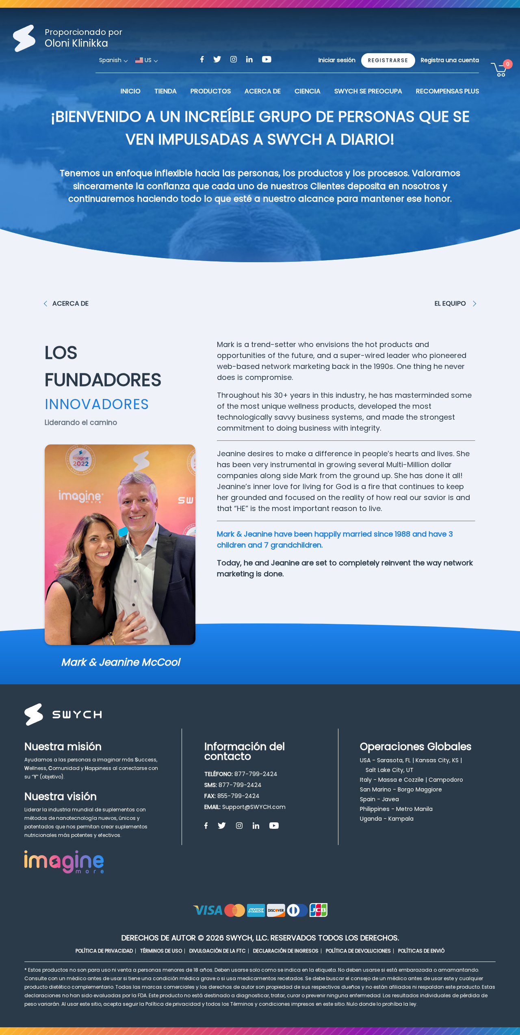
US (147, 60)
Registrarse (388, 60)
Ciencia (308, 91)
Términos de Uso (161, 950)
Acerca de (70, 303)
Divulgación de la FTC (217, 950)
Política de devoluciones (358, 950)
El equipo (451, 303)
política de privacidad (104, 950)
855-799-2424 (238, 796)
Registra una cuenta (450, 60)
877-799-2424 (255, 774)
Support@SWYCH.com (254, 807)
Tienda (165, 91)
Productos (211, 91)
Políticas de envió (421, 950)
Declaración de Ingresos (285, 950)
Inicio (131, 91)
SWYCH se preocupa (368, 91)
